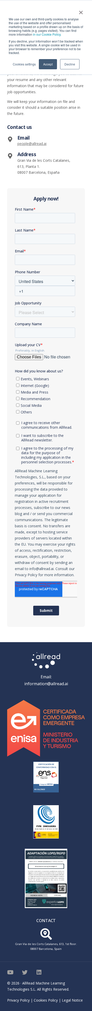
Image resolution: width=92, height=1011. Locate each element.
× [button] (81, 10)
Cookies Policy (46, 1000)
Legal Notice (72, 1000)
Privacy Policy (18, 1000)
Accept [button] (48, 64)
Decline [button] (69, 64)
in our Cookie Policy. (47, 34)
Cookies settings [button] (24, 64)
